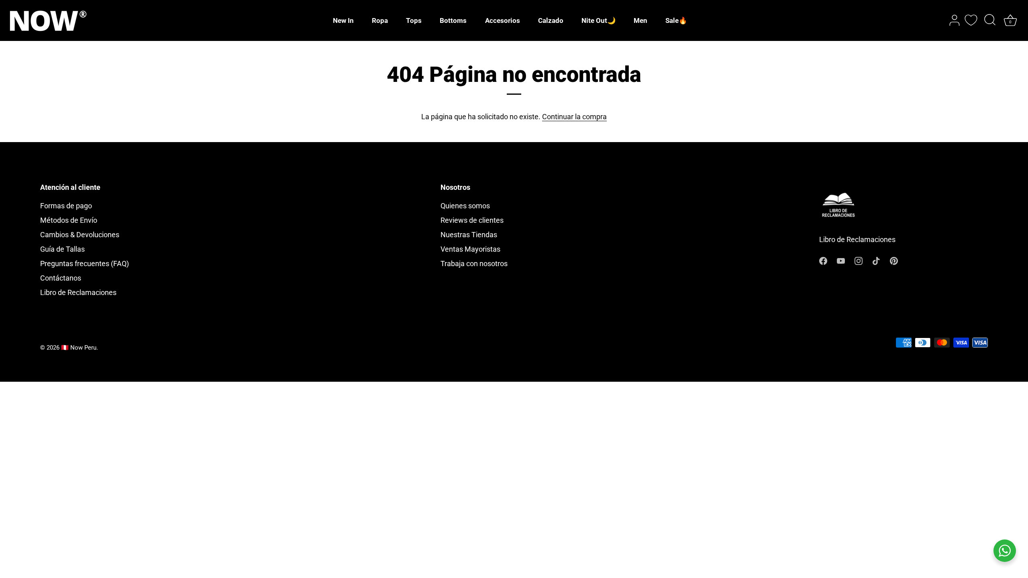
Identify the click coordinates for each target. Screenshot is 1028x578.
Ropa (380, 20)
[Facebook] (823, 260)
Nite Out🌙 (598, 20)
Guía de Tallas (62, 249)
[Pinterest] (894, 260)
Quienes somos (465, 205)
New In (343, 20)
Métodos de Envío (68, 220)
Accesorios (502, 20)
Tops (414, 20)
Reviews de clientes (472, 220)
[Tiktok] (876, 260)
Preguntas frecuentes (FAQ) (84, 263)
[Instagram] (859, 260)
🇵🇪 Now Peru (78, 347)
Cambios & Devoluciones (79, 234)
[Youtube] (841, 260)
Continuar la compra (574, 116)
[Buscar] (990, 20)
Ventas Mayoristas (470, 249)
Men (640, 20)
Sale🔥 (676, 20)
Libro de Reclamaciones (78, 292)
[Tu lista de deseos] (971, 20)
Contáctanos (60, 278)
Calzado (550, 20)
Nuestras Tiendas (469, 234)
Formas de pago (66, 205)
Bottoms (453, 20)
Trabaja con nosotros (474, 263)
